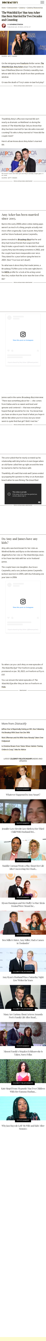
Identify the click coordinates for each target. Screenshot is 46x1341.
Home (4, 8)
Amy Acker (18, 67)
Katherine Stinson (16, 24)
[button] (42, 2)
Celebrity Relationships (35, 8)
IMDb (6, 272)
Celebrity (22, 8)
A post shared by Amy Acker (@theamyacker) (23, 362)
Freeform (24, 63)
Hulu (4, 687)
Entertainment (12, 8)
